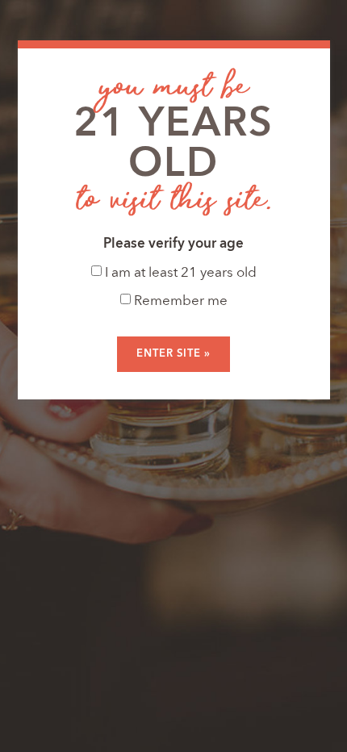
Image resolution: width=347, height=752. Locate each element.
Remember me (179, 301)
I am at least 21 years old (179, 273)
